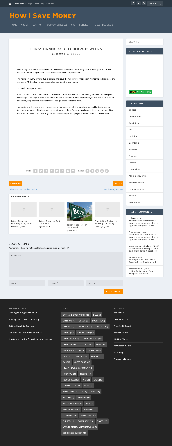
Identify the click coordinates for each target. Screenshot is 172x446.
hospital (69, 374)
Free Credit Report (122, 326)
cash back (85, 326)
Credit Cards (135, 116)
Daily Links (134, 143)
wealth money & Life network (80, 427)
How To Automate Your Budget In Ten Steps (141, 272)
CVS (73, 25)
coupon (102, 326)
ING (86, 380)
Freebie (132, 162)
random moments (137, 189)
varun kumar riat (137, 246)
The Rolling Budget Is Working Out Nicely (106, 222)
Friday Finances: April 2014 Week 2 (49, 222)
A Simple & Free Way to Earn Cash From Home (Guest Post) (143, 249)
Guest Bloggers (104, 25)
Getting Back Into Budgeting (22, 326)
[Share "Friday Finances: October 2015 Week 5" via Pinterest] (51, 170)
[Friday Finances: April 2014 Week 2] (51, 209)
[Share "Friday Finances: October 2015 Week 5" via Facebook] (35, 170)
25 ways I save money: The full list (40, 3)
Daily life (133, 136)
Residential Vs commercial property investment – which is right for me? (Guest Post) (143, 223)
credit (68, 332)
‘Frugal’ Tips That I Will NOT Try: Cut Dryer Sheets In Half (143, 260)
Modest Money (121, 332)
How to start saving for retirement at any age (30, 339)
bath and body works (76, 315)
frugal (96, 356)
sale (89, 403)
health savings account (77, 368)
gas (66, 362)
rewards (83, 397)
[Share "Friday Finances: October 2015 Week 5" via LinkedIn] (57, 170)
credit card (85, 332)
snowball (70, 415)
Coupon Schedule (57, 25)
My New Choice (121, 339)
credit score (71, 344)
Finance (132, 232)
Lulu (131, 218)
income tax (71, 380)
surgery (68, 421)
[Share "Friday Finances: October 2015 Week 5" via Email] (67, 170)
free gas (81, 356)
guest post (82, 362)
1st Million (119, 312)
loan (88, 385)
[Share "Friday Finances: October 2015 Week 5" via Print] (73, 170)
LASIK (98, 380)
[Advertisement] (66, 134)
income (85, 374)
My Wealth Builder (122, 345)
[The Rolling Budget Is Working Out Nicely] (107, 209)
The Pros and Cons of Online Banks (25, 332)
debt (100, 344)
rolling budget (72, 403)
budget (132, 110)
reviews (132, 195)
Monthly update (136, 182)
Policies (83, 25)
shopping (90, 409)
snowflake (88, 415)
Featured (133, 149)
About (24, 25)
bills (97, 315)
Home (14, 25)
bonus (83, 320)
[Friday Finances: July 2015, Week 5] (79, 211)
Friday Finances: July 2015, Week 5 (77, 226)
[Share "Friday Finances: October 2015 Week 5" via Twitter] (41, 170)
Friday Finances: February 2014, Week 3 (22, 222)
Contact (38, 25)
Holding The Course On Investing (24, 319)
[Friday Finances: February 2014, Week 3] (24, 209)
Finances (133, 156)
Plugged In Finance (122, 359)
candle (68, 326)
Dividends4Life (121, 319)
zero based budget (74, 433)
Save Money (134, 202)
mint (95, 391)
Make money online (138, 176)
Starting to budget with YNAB (23, 312)
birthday (69, 320)
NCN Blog (118, 352)
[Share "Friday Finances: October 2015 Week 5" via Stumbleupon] (62, 170)
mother (68, 397)
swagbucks (85, 421)
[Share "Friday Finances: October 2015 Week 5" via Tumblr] (46, 170)
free (67, 356)
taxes (102, 421)
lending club (71, 385)
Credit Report (135, 123)
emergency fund (73, 350)
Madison (133, 268)
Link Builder (134, 169)
